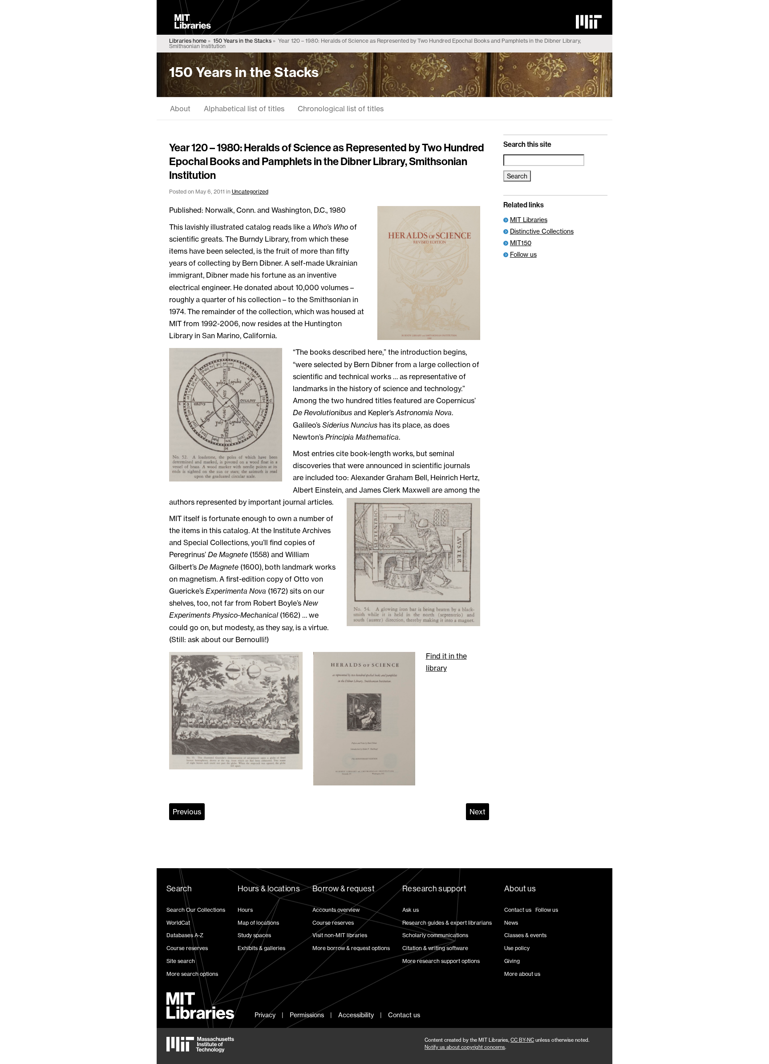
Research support (434, 888)
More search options (192, 974)
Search (179, 888)
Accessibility (356, 1015)
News (511, 922)
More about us (522, 974)
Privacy (265, 1015)
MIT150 (520, 243)
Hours (245, 909)
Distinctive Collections (542, 231)
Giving (512, 961)
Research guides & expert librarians (447, 922)
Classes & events (525, 935)
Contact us (517, 909)
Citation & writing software (435, 948)
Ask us (410, 909)
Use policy (517, 948)
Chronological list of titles (341, 108)
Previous (187, 811)
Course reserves (187, 948)
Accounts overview (336, 909)
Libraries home (187, 40)
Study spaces (254, 935)
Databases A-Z (184, 935)
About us (520, 888)
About (180, 108)
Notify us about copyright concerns (465, 1047)
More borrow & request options (351, 948)
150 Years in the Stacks (242, 40)
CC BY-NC (522, 1040)
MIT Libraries (528, 219)
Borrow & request (343, 888)
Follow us (523, 254)
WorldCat (178, 922)
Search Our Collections (195, 909)
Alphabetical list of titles (244, 108)
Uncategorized (250, 191)
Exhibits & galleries (261, 948)
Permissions (307, 1015)
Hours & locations (269, 888)
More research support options (441, 961)
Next (477, 811)
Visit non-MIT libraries (339, 935)
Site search (180, 961)
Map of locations (258, 922)
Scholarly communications (435, 935)
